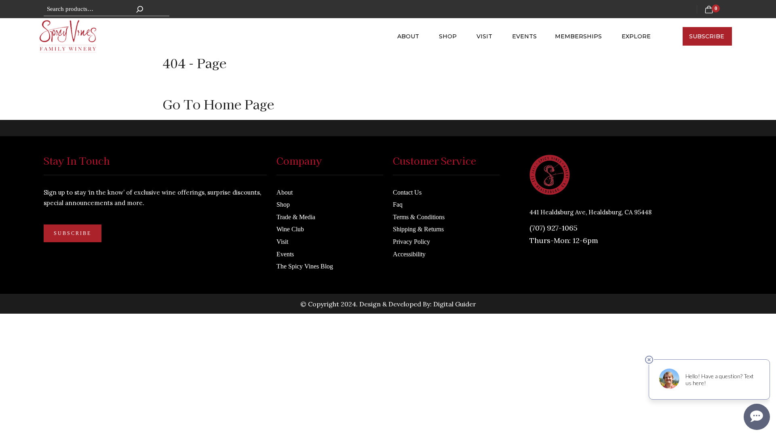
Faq (398, 195)
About (409, 31)
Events (524, 31)
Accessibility (409, 244)
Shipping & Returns (418, 219)
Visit (485, 31)
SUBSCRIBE (706, 31)
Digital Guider (454, 294)
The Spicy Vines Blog (304, 257)
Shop (448, 31)
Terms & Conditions (419, 207)
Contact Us (407, 182)
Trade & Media (295, 207)
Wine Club (290, 219)
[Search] (140, 9)
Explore (636, 31)
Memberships (579, 31)
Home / (183, 75)
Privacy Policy (411, 232)
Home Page (239, 94)
